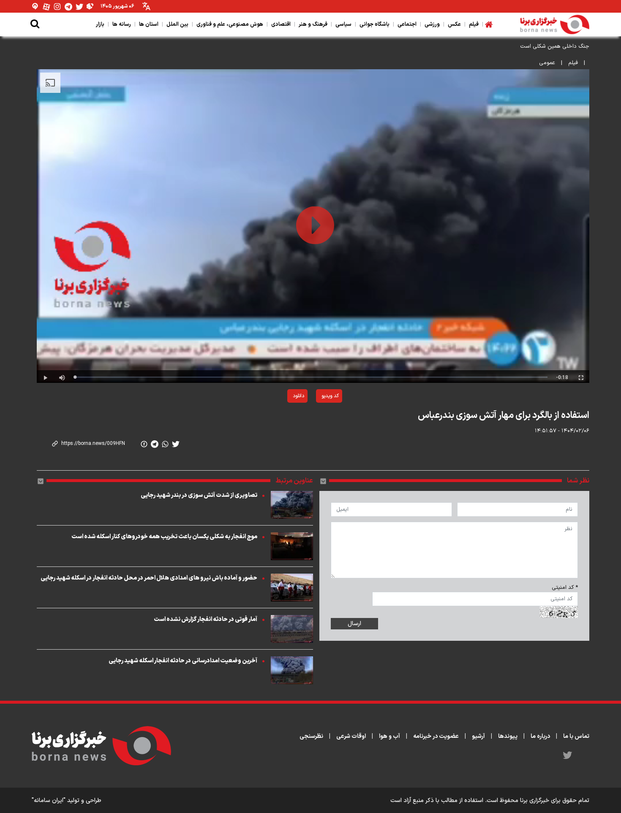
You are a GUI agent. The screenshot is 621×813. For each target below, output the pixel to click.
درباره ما (540, 736)
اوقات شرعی (351, 736)
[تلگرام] (68, 6)
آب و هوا (389, 736)
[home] (489, 24)
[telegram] (154, 444)
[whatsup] (165, 444)
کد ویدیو (330, 396)
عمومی (547, 63)
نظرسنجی (311, 736)
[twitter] (176, 444)
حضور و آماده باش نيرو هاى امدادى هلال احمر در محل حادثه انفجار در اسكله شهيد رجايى (149, 578)
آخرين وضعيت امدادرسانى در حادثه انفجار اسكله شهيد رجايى (183, 660)
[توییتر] (79, 6)
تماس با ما (576, 736)
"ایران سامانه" (48, 800)
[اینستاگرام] (57, 6)
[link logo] (554, 24)
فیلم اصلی (278, 418)
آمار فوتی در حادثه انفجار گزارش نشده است (205, 619)
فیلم (573, 63)
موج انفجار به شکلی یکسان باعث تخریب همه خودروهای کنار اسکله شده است (164, 536)
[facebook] (144, 444)
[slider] (311, 377)
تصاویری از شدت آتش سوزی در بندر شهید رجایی (199, 495)
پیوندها (508, 736)
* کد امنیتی (565, 587)
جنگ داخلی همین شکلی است (554, 46)
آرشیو (478, 736)
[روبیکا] (90, 6)
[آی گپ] (35, 6)
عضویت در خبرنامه (436, 736)
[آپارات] (46, 6)
